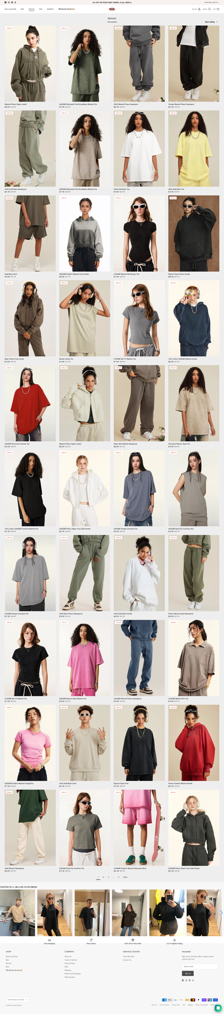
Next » (125, 877)
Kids (40, 9)
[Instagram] (9, 2)
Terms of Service (71, 960)
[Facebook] (5, 2)
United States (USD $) (211, 2)
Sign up (188, 973)
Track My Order (129, 956)
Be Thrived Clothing (15, 1005)
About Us (68, 956)
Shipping (68, 970)
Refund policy (70, 977)
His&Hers (50, 9)
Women (31, 9)
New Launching (10, 9)
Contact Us (127, 960)
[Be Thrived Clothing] (112, 9)
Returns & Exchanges (73, 973)
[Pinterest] (12, 2)
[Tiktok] (15, 2)
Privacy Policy (70, 963)
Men (22, 9)
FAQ (66, 966)
